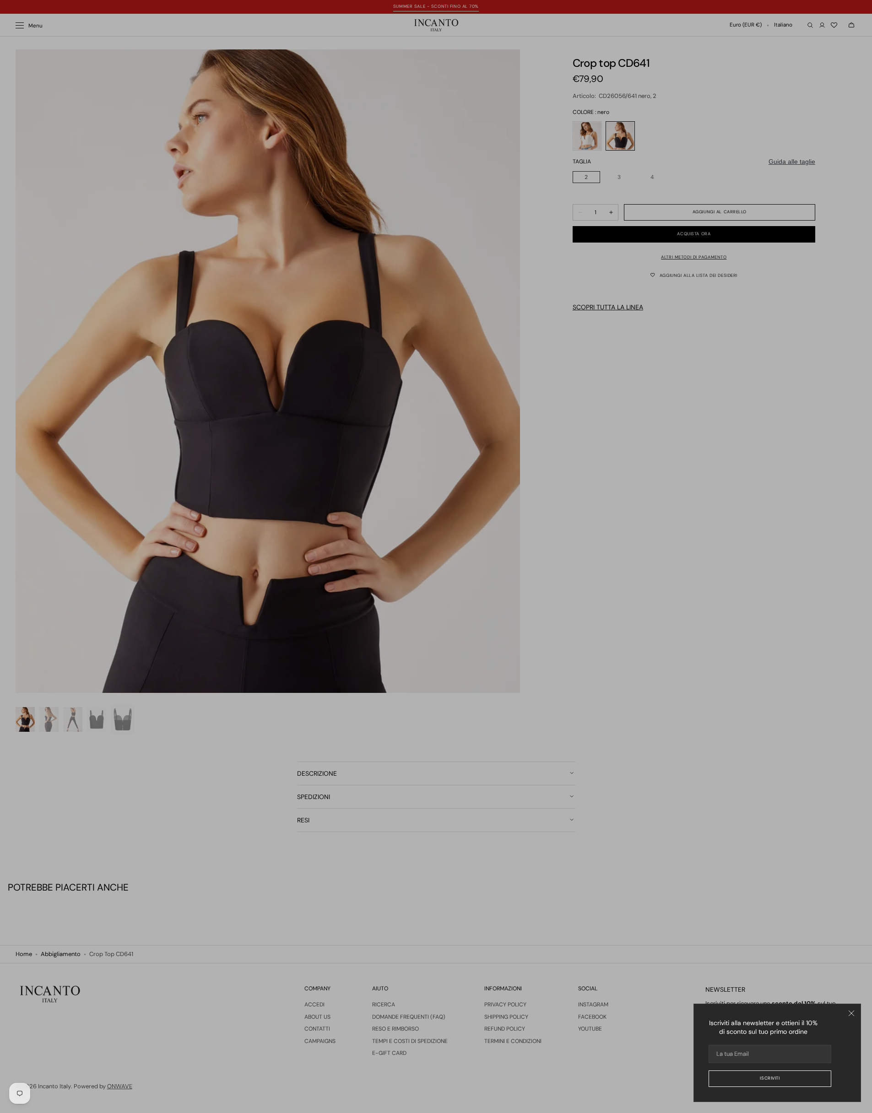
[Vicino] (851, 1013)
